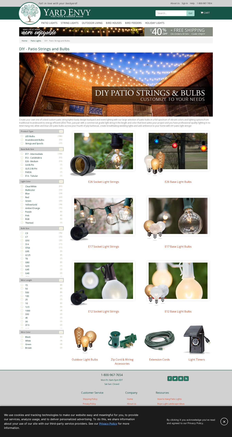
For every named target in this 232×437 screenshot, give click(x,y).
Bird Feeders (133, 22)
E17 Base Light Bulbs (178, 246)
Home (24, 40)
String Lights (69, 22)
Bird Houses (114, 22)
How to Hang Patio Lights (169, 399)
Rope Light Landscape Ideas (170, 403)
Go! (190, 13)
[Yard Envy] (29, 13)
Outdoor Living (92, 22)
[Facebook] (169, 378)
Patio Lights (49, 22)
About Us (175, 3)
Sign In (185, 3)
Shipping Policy (90, 399)
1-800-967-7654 (204, 3)
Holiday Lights (154, 22)
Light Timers (197, 359)
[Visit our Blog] (186, 378)
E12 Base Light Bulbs (178, 311)
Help (192, 3)
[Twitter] (175, 378)
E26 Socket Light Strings (103, 182)
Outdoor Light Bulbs (85, 359)
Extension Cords (159, 359)
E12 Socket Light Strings (103, 311)
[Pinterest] (180, 378)
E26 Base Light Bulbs (178, 182)
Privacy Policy (89, 403)
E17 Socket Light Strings (103, 246)
